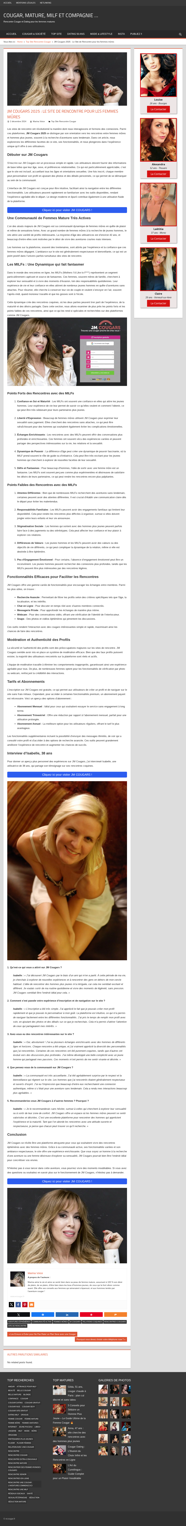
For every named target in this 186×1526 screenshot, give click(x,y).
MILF (20, 1431)
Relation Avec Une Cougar (21, 1447)
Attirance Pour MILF (26, 1387)
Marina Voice (39, 121)
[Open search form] (180, 34)
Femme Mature (32, 1419)
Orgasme (12, 1435)
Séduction (34, 1498)
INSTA (121, 34)
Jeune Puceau (26, 1427)
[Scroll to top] (181, 1521)
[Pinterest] (24, 1304)
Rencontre (13, 1451)
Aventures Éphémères (19, 1322)
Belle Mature (14, 1395)
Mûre (34, 1431)
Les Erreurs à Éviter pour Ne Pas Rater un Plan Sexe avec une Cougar (43, 1335)
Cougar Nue (14, 1407)
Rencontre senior (17, 1474)
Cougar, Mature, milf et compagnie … (50, 15)
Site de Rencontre (17, 1326)
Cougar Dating (15, 1403)
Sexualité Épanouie (17, 1498)
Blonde (27, 1395)
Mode (26, 1431)
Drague (24, 1415)
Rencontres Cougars (115, 1322)
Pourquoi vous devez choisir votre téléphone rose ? (100, 1340)
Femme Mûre (14, 1423)
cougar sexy (28, 1407)
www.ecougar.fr (17, 1296)
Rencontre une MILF (18, 1489)
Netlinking (45, 3)
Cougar (24, 1399)
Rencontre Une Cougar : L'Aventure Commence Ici (20, 1484)
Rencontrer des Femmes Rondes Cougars (24, 1468)
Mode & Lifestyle (101, 34)
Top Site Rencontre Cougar (63, 121)
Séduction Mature (17, 1502)
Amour (11, 1387)
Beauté (11, 1391)
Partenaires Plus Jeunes (20, 1439)
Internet (12, 1427)
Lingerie (12, 1431)
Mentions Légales (25, 3)
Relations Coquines (92, 1322)
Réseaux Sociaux (16, 1494)
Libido (37, 1427)
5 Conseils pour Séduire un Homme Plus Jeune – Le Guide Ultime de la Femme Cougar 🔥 (69, 1414)
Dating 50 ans (76, 34)
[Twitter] (11, 1304)
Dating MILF (13, 1415)
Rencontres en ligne (18, 1478)
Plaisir (11, 1443)
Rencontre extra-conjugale (22, 1459)
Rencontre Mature (17, 1463)
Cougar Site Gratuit (18, 1411)
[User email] (31, 1304)
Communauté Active (42, 1322)
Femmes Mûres (61, 1322)
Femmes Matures (30, 1423)
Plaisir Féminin (24, 1443)
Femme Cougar (15, 1419)
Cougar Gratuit (32, 1403)
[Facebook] (18, 1304)
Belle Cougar (24, 1391)
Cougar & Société (34, 34)
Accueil (7, 3)
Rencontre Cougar (17, 1455)
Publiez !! (136, 34)
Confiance (13, 1399)
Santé (30, 1494)
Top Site (56, 34)
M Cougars (75, 1322)
